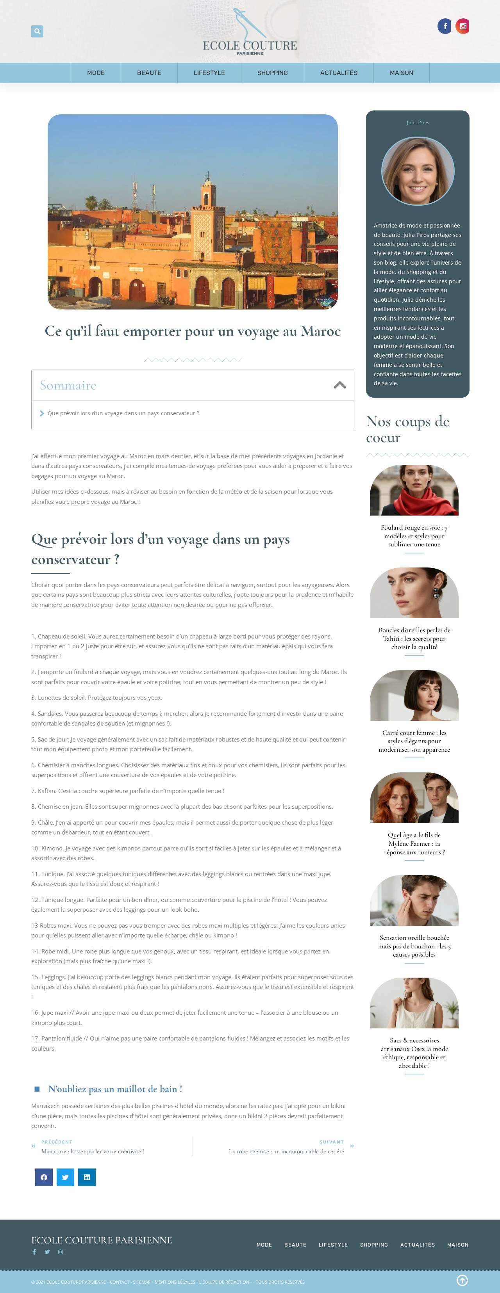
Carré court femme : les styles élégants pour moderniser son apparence (414, 741)
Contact (119, 1282)
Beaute (149, 72)
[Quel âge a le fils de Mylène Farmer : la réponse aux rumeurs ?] (414, 797)
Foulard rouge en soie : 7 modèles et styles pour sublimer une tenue (414, 535)
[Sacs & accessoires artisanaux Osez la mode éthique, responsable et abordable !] (414, 1003)
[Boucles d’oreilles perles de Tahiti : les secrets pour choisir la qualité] (414, 592)
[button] (37, 31)
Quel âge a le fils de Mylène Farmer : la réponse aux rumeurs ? (414, 843)
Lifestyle (209, 72)
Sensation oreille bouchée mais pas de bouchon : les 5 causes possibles (414, 946)
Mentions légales (175, 1282)
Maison (401, 72)
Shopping (272, 72)
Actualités (338, 72)
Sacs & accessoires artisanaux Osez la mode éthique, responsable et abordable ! (414, 1053)
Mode (96, 72)
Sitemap (142, 1282)
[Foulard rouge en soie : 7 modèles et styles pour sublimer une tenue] (414, 490)
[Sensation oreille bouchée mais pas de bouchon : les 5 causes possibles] (414, 900)
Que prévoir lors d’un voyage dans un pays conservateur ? (123, 413)
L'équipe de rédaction (224, 1282)
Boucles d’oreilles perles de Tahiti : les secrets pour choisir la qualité (414, 638)
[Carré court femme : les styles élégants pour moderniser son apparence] (414, 695)
